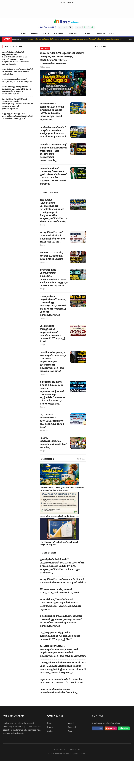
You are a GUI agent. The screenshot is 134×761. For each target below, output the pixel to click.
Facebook (98, 728)
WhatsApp (124, 728)
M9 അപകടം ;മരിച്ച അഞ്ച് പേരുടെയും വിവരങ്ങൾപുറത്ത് (51, 256)
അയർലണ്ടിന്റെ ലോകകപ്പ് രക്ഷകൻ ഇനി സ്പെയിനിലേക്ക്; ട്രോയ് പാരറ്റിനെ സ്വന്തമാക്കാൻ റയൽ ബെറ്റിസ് (53, 176)
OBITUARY (72, 34)
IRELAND (34, 34)
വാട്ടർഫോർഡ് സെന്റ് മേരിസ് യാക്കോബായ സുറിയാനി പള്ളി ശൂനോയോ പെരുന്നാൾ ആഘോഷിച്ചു (53, 152)
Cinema (71, 731)
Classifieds (72, 727)
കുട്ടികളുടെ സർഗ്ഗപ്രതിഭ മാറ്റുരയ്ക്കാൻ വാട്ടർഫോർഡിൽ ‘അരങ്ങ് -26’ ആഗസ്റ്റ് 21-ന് (52, 334)
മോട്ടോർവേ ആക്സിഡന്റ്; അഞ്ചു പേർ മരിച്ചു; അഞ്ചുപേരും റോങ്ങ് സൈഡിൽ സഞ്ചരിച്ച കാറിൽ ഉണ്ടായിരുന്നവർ (53, 306)
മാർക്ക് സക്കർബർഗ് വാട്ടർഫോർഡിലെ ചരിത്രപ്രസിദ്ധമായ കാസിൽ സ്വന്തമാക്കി (53, 132)
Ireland (71, 723)
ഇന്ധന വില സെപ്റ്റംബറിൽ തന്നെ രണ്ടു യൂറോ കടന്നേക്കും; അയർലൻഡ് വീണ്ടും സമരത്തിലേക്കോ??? (65, 39)
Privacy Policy (59, 750)
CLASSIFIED (100, 34)
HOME (23, 34)
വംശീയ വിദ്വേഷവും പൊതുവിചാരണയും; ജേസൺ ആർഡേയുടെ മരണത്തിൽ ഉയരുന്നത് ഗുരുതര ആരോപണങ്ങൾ (53, 362)
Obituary (51, 731)
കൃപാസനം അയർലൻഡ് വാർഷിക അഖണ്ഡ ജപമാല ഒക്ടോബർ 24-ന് (52, 421)
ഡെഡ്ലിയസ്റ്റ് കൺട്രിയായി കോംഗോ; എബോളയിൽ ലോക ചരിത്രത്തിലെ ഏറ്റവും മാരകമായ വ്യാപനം (54, 278)
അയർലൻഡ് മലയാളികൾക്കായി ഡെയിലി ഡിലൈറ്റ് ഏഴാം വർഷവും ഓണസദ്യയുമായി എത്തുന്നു (52, 111)
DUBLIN (46, 34)
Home (49, 723)
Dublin (50, 727)
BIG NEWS (58, 34)
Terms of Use (74, 750)
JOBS (111, 34)
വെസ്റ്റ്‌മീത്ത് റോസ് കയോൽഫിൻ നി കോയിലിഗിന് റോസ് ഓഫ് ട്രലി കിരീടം (52, 237)
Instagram (110, 728)
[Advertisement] (67, 10)
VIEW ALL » (81, 459)
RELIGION (86, 34)
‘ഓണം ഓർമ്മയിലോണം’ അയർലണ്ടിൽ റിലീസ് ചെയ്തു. (53, 443)
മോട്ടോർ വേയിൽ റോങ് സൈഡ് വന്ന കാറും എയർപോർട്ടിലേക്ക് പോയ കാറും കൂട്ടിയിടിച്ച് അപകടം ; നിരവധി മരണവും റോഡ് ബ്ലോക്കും (53, 393)
